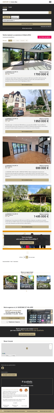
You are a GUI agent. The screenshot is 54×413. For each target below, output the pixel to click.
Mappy (14, 355)
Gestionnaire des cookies (46, 411)
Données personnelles (32, 411)
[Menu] (50, 2)
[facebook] (2, 368)
